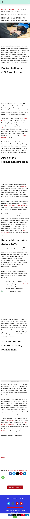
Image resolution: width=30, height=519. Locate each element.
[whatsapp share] (3, 477)
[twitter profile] (8, 503)
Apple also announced (14, 214)
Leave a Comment (15, 487)
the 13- (22, 284)
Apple (2, 127)
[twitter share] (14, 473)
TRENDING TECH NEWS (13, 9)
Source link (4, 457)
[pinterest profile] (17, 503)
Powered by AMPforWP (15, 512)
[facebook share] (10, 473)
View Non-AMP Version (20, 510)
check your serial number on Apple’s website (16, 205)
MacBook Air (9, 420)
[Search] (27, 2)
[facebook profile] (12, 503)
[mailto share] (17, 473)
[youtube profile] (21, 503)
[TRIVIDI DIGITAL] (15, 1)
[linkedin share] (24, 473)
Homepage (3, 9)
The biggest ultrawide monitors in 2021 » (18, 470)
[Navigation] (2, 2)
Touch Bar (23, 186)
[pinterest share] (21, 473)
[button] (10, 515)
